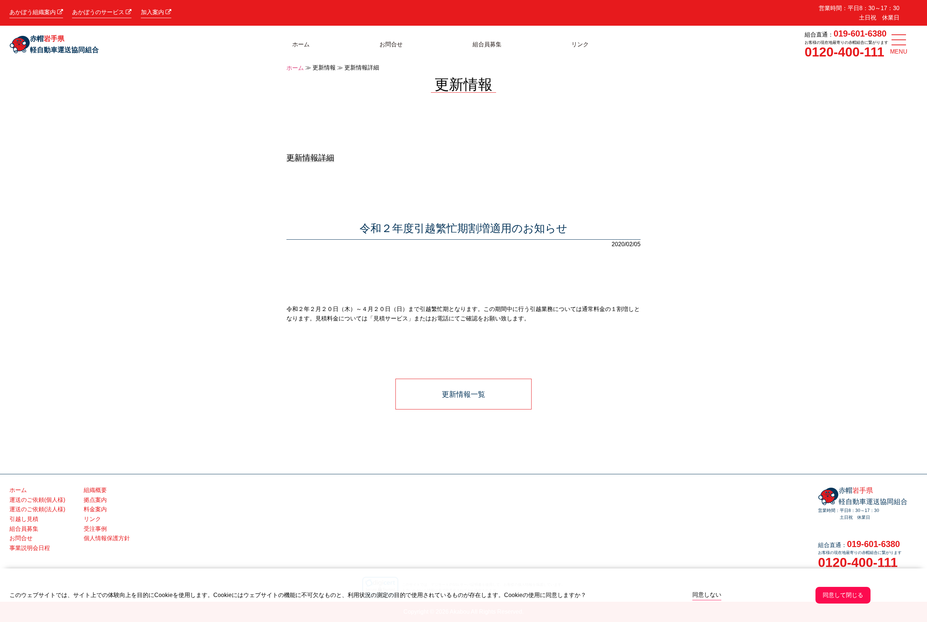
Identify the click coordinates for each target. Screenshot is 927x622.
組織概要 (95, 490)
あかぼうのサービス (99, 12)
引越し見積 (23, 519)
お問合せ (391, 44)
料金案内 (95, 509)
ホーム (301, 44)
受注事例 (95, 529)
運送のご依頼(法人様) (37, 509)
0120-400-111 (844, 52)
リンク (580, 44)
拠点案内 (95, 500)
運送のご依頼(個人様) (37, 500)
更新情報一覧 (463, 394)
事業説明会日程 (29, 548)
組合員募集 (487, 44)
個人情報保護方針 (107, 538)
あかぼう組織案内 (33, 12)
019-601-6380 (860, 33)
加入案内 (153, 12)
